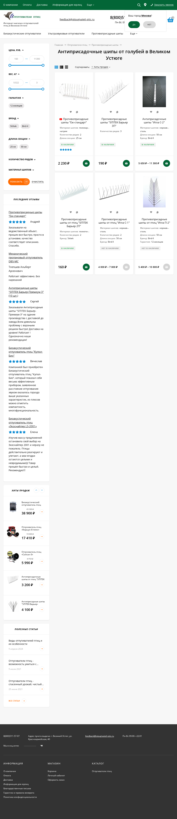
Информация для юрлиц (67, 4)
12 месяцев (16, 105)
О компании (10, 4)
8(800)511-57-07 (11, 736)
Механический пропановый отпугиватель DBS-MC (26, 257)
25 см (13, 146)
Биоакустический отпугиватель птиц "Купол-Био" (26, 351)
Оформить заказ (56, 779)
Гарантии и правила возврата (18, 792)
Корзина (52, 771)
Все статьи (14, 701)
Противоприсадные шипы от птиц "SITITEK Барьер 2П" (74, 222)
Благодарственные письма (17, 788)
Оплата (27, 4)
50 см (24, 146)
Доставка (42, 4)
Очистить (38, 182)
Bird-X (25, 126)
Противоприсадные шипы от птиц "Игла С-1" (114, 220)
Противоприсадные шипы (105, 44)
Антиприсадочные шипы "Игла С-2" (154, 120)
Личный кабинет (56, 775)
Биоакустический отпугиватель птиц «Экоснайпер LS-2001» (23, 422)
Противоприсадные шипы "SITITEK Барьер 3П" (114, 122)
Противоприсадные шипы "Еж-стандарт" (74, 120)
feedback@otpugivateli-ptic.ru (77, 19)
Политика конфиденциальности (20, 797)
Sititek (13, 126)
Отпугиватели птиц (77, 44)
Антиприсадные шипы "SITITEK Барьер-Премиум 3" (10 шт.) (26, 291)
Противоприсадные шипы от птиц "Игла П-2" (154, 220)
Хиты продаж (101, 66)
